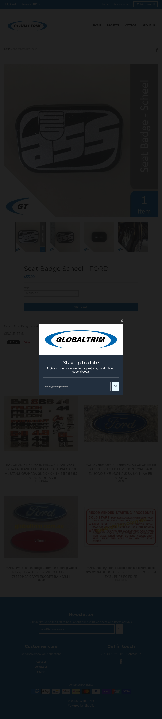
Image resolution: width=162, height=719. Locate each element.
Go (115, 386)
